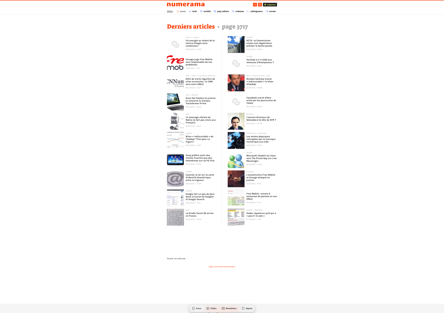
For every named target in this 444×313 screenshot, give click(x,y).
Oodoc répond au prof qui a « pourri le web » (261, 214)
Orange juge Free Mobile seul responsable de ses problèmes (199, 62)
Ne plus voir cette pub (176, 258)
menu (170, 11)
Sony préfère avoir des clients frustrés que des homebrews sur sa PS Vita (200, 158)
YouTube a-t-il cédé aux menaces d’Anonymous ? (260, 61)
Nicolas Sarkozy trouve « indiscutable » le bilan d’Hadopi (259, 82)
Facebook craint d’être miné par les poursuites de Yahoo (261, 100)
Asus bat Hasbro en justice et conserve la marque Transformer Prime (201, 101)
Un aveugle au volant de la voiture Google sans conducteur (200, 43)
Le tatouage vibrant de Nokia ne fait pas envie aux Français (201, 120)
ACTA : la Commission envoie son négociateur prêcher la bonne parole (259, 43)
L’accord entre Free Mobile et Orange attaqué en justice (260, 177)
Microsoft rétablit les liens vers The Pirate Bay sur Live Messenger (261, 158)
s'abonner (271, 5)
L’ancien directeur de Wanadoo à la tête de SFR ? (261, 118)
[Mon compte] (255, 4)
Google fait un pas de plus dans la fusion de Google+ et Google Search (200, 197)
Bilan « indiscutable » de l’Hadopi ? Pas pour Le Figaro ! (199, 139)
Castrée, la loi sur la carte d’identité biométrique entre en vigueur (200, 177)
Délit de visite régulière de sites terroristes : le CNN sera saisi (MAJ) (200, 82)
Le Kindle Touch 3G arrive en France (199, 214)
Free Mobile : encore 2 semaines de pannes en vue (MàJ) (261, 196)
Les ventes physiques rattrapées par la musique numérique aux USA (261, 139)
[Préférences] (260, 4)
